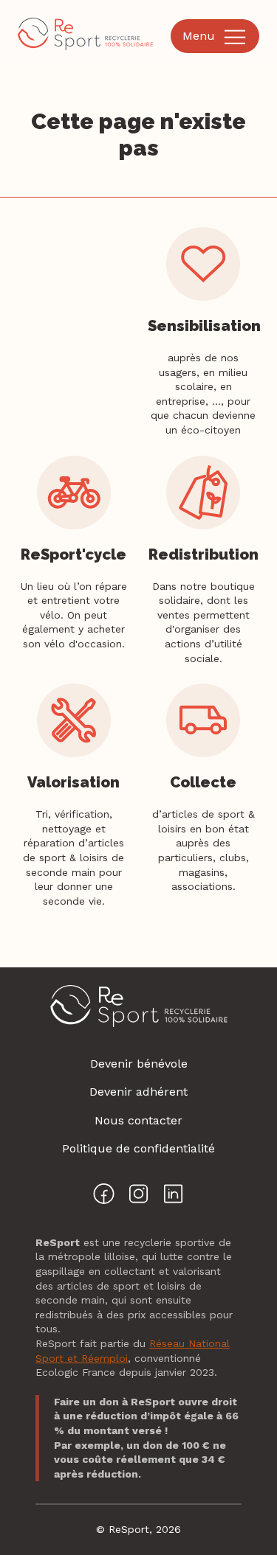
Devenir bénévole (139, 1064)
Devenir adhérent (138, 1092)
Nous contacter (138, 1120)
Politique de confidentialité (138, 1148)
